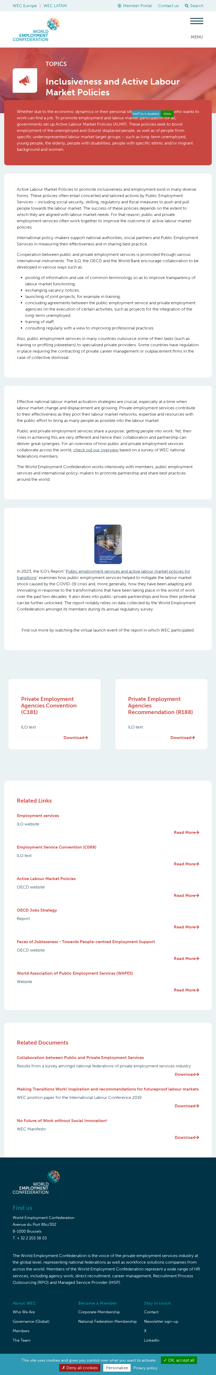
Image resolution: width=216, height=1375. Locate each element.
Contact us (168, 5)
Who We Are (24, 1312)
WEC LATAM (55, 5)
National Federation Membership (107, 1321)
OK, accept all (180, 1360)
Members (21, 1331)
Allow (167, 114)
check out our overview (96, 449)
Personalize (117, 1367)
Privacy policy (145, 1368)
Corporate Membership (99, 1312)
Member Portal (137, 5)
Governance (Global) (31, 1321)
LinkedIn (151, 1340)
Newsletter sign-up (161, 1321)
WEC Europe (25, 5)
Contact (151, 1312)
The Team (22, 1340)
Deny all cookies (81, 1367)
